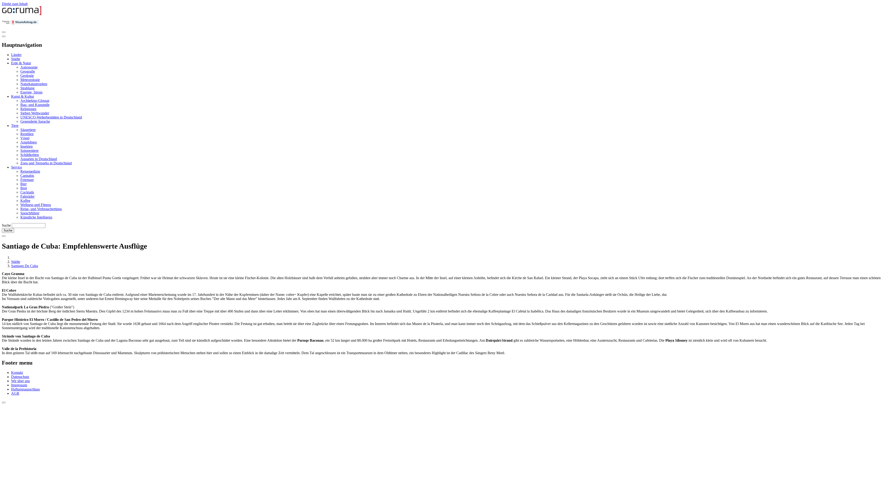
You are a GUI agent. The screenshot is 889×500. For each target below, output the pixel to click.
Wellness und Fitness (35, 205)
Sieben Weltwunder (34, 113)
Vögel (24, 138)
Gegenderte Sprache (35, 121)
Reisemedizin (30, 171)
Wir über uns (20, 381)
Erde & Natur (21, 63)
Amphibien (28, 142)
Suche (6, 225)
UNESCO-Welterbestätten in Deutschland (51, 117)
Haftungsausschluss (25, 389)
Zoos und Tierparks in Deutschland (46, 163)
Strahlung (27, 88)
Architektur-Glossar (34, 101)
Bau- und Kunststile (35, 105)
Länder (16, 55)
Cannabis (27, 176)
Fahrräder (27, 196)
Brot (23, 188)
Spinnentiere (29, 151)
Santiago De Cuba (24, 266)
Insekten (26, 146)
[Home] (22, 14)
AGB (15, 393)
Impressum (19, 385)
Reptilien (27, 134)
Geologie (27, 76)
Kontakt (17, 373)
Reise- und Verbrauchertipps (41, 209)
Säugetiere (28, 130)
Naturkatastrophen (33, 84)
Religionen (28, 109)
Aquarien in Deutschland (38, 159)
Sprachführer (29, 213)
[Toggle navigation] (4, 32)
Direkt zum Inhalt (15, 4)
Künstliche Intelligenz (36, 217)
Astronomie (29, 67)
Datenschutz (20, 377)
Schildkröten (29, 155)
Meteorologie (30, 80)
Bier (23, 184)
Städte (15, 59)
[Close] (4, 36)
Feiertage (27, 180)
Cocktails (27, 192)
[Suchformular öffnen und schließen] (4, 236)
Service (16, 167)
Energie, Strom (31, 92)
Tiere (15, 126)
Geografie (27, 71)
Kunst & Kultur (22, 96)
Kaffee (25, 201)
